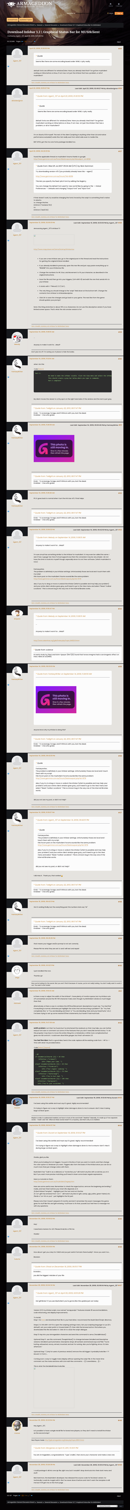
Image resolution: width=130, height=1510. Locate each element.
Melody (17, 344)
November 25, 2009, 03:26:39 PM (42, 1465)
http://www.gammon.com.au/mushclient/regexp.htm (54, 1181)
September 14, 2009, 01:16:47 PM (42, 608)
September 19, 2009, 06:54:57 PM (42, 1125)
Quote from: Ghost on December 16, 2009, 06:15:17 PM (58, 1266)
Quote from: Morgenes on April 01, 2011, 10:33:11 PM (56, 1448)
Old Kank (17, 1003)
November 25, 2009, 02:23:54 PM (42, 1420)
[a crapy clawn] (8, 66)
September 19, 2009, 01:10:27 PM (41, 1097)
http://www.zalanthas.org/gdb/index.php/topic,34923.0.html (56, 640)
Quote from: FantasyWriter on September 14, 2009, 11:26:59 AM (64, 674)
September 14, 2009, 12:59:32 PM (42, 529)
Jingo (17, 978)
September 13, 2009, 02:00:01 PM (42, 222)
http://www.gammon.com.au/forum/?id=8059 (54, 176)
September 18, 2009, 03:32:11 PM (41, 965)
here (43, 1320)
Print (119, 42)
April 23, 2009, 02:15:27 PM (39, 88)
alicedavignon (17, 101)
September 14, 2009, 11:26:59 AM (42, 425)
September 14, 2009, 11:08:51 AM (41, 332)
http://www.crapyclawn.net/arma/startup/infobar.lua (54, 249)
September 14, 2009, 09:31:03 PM (42, 666)
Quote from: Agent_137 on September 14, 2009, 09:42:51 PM (63, 820)
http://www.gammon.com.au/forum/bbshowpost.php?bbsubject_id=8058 (62, 159)
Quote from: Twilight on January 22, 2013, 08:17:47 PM (58, 408)
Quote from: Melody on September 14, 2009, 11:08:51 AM (61, 537)
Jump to (93, 1506)
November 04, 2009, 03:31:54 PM (42, 1247)
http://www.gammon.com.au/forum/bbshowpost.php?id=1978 (57, 579)
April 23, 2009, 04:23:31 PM (39, 151)
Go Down (11, 41)
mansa (17, 1433)
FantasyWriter (17, 372)
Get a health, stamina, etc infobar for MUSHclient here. (50, 83)
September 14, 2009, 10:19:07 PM (41, 812)
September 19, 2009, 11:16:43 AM (41, 991)
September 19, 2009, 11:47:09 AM (42, 1022)
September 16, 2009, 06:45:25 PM (42, 938)
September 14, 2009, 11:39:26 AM (42, 493)
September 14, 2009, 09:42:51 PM (42, 756)
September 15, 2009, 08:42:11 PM (41, 901)
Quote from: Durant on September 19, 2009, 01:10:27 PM (61, 1133)
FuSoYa (17, 1259)
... (31, 41)
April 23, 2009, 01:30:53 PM (39, 48)
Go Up (9, 1495)
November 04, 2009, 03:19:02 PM (42, 1219)
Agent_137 (17, 61)
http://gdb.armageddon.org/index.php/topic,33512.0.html (64, 1440)
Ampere (17, 619)
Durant (17, 1108)
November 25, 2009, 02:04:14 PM (42, 1285)
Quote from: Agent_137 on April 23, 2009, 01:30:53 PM (60, 96)
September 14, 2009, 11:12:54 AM (41, 359)
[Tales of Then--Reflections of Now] (8, 377)
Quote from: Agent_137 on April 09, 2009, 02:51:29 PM (60, 1293)
